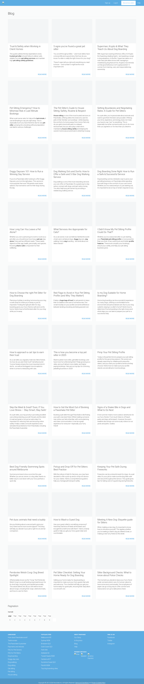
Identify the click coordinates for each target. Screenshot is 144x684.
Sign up (107, 3)
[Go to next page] (54, 620)
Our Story (77, 637)
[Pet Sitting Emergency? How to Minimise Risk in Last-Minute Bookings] (28, 111)
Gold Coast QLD (46, 647)
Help (139, 3)
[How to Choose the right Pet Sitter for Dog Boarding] (28, 293)
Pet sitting (11, 671)
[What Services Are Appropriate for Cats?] (72, 232)
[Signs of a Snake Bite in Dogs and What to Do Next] (116, 408)
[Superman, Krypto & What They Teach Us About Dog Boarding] (116, 48)
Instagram (111, 644)
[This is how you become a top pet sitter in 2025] (72, 351)
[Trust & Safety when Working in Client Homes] (28, 48)
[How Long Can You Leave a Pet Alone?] (28, 232)
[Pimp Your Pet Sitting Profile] (116, 351)
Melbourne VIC (46, 637)
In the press (78, 640)
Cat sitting (11, 668)
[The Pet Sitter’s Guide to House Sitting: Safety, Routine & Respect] (72, 111)
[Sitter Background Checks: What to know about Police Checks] (116, 572)
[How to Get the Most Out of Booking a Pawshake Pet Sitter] (72, 408)
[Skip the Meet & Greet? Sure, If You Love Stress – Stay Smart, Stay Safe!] (28, 408)
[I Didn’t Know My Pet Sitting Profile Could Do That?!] (116, 232)
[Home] (9, 3)
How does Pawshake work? (18, 637)
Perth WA (44, 650)
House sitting (12, 675)
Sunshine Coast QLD (48, 662)
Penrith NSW (45, 665)
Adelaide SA (45, 653)
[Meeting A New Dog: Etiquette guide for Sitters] (116, 517)
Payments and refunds (16, 647)
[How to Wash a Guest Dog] (72, 517)
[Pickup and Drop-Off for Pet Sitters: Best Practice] (72, 464)
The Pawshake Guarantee (17, 644)
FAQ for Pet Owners (15, 650)
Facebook (111, 637)
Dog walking (12, 662)
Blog (76, 644)
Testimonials (12, 640)
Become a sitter (128, 3)
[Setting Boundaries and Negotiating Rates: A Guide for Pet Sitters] (116, 111)
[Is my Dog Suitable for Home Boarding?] (116, 293)
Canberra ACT (46, 659)
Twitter (109, 640)
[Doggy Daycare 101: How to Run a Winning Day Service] (28, 171)
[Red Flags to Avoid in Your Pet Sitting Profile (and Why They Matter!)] (72, 293)
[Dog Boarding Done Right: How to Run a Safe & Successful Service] (116, 171)
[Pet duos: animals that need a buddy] (28, 517)
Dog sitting (11, 665)
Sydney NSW (45, 640)
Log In (116, 3)
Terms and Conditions (82, 683)
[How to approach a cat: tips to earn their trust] (28, 351)
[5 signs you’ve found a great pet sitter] (72, 48)
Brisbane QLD (46, 644)
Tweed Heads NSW (48, 656)
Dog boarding (13, 656)
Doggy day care (13, 659)
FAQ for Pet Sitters (14, 653)
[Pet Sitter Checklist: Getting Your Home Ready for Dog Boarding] (72, 572)
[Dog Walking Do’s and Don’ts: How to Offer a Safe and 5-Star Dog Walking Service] (72, 171)
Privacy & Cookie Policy (98, 683)
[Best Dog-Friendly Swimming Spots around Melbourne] (28, 464)
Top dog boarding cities (49, 668)
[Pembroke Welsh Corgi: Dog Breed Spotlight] (28, 572)
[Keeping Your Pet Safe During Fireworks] (116, 464)
